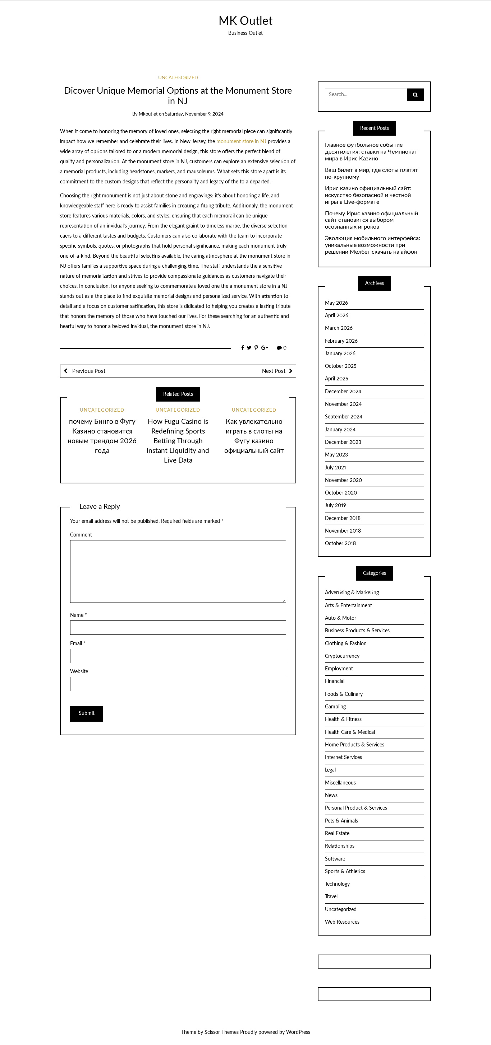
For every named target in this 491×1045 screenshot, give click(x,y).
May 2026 (336, 303)
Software (335, 859)
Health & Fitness (343, 719)
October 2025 (341, 366)
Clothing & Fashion (346, 643)
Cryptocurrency (342, 656)
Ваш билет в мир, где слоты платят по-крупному (371, 173)
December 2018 (343, 518)
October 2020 (341, 493)
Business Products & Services (357, 630)
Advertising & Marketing (352, 592)
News (331, 795)
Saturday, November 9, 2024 (194, 114)
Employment (339, 668)
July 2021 (335, 467)
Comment (81, 535)
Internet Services (343, 757)
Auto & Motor (340, 618)
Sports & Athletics (345, 871)
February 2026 (341, 341)
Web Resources (342, 922)
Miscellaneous (340, 783)
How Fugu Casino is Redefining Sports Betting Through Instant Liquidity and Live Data (178, 441)
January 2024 (340, 429)
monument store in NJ (241, 141)
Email (78, 643)
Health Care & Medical (350, 732)
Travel (331, 896)
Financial (334, 681)
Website (79, 671)
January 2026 (340, 353)
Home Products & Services (354, 745)
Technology (337, 884)
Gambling (335, 706)
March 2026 (339, 328)
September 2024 (343, 417)
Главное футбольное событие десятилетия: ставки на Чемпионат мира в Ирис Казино (371, 151)
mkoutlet (148, 114)
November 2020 (343, 480)
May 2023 (336, 455)
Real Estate (337, 833)
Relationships (339, 846)
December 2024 (343, 391)
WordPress (298, 1032)
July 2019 (335, 505)
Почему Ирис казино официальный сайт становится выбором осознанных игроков (371, 220)
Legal (330, 770)
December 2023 (343, 442)
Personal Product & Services (356, 808)
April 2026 (336, 315)
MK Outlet (245, 21)
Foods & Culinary (344, 694)
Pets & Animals (341, 821)
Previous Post (88, 371)
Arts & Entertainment (348, 605)
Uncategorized (178, 78)
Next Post (273, 371)
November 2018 (343, 531)
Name (78, 615)
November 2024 (343, 404)
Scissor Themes (222, 1032)
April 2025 (336, 378)
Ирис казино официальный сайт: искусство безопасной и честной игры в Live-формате (368, 195)
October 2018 (340, 543)
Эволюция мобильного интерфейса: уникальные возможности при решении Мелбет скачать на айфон (372, 245)
